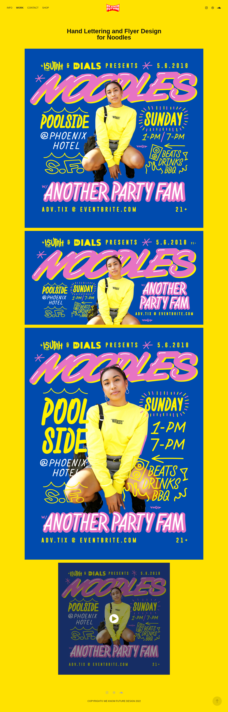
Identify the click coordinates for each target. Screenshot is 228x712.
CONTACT (32, 7)
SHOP (45, 7)
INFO (9, 7)
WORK (20, 7)
